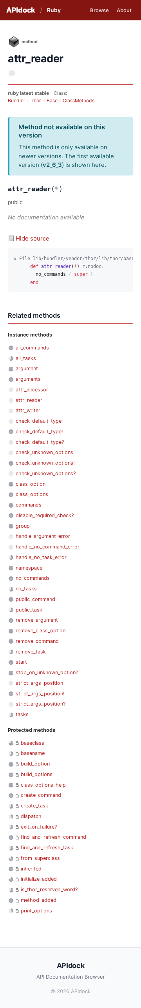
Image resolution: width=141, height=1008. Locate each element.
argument (27, 368)
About (124, 10)
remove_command (37, 641)
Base (52, 100)
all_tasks (26, 358)
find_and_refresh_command (53, 837)
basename (33, 753)
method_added (38, 900)
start (21, 662)
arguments (28, 379)
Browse (99, 10)
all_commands (32, 348)
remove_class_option (40, 630)
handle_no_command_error (48, 547)
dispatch (31, 816)
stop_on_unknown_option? (47, 672)
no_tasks (26, 589)
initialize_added (39, 879)
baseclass (32, 743)
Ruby (54, 10)
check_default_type (38, 421)
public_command (35, 599)
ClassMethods (78, 100)
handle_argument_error (43, 536)
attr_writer (28, 410)
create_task (34, 806)
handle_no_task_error (41, 557)
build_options (36, 774)
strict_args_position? (40, 704)
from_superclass (40, 858)
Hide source (32, 238)
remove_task (31, 652)
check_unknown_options (44, 452)
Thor (36, 100)
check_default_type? (40, 442)
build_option (35, 764)
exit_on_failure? (39, 827)
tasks (22, 714)
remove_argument (37, 620)
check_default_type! (39, 431)
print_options (36, 911)
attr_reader (29, 400)
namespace (29, 568)
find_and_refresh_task (47, 848)
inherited (31, 869)
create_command (41, 795)
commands (29, 505)
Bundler (16, 100)
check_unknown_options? (46, 473)
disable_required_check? (45, 515)
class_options (32, 494)
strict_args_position (39, 683)
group (23, 526)
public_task (29, 610)
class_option (30, 484)
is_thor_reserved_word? (49, 889)
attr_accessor (32, 390)
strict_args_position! (40, 694)
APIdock (20, 10)
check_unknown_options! (45, 463)
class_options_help (43, 785)
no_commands (33, 578)
